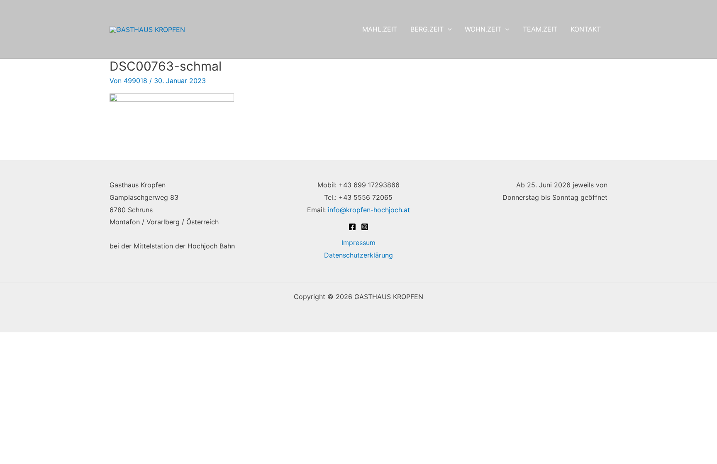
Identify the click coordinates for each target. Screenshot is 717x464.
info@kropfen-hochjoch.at (369, 210)
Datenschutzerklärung (358, 255)
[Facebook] (352, 227)
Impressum (358, 242)
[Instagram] (364, 227)
